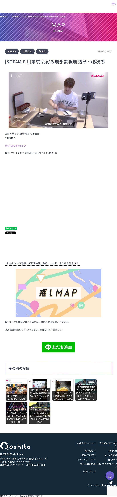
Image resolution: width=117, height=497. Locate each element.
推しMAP (15, 16)
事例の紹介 (90, 450)
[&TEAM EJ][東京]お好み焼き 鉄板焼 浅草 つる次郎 (44, 16)
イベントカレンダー (86, 459)
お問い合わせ (89, 471)
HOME (5, 16)
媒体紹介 (39, 495)
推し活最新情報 (88, 463)
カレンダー (14, 495)
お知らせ (113, 450)
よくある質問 (111, 455)
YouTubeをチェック (15, 145)
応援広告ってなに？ (86, 443)
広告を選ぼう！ (89, 455)
